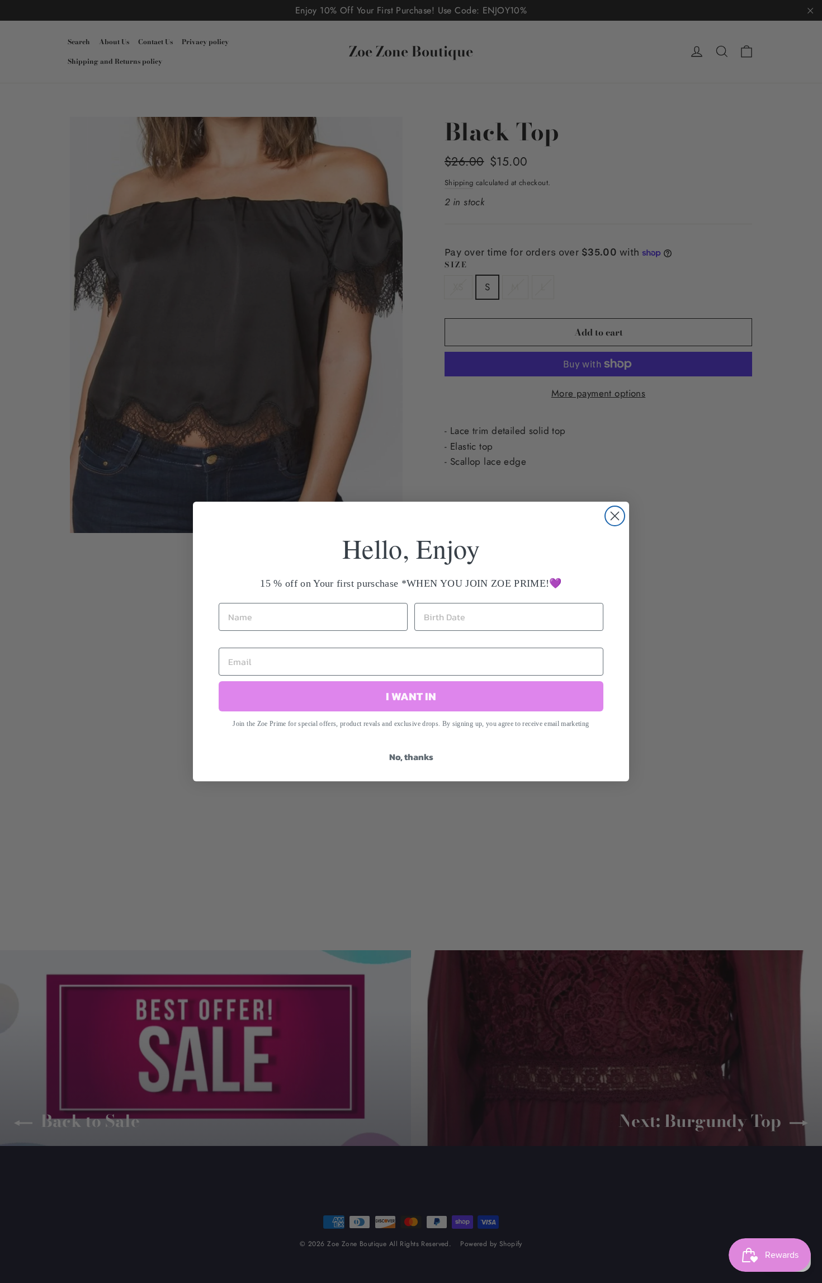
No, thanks (411, 756)
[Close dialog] (615, 516)
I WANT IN (411, 696)
